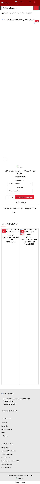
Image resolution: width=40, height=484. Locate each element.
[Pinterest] (22, 212)
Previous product (2, 16)
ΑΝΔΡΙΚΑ (14, 13)
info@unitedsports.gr (10, 404)
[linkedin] (25, 212)
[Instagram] (8, 408)
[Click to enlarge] (5, 159)
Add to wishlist (21, 202)
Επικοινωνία (5, 447)
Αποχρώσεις (19, 180)
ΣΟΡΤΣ (31, 13)
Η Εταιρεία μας (6, 467)
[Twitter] (20, 212)
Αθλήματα (4, 436)
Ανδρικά (4, 422)
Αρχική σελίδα (5, 13)
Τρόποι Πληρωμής (7, 454)
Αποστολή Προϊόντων (8, 451)
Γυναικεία (4, 426)
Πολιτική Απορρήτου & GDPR (10, 461)
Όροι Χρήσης (5, 457)
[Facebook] (18, 212)
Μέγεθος (20, 187)
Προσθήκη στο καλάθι (24, 197)
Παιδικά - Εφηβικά (7, 429)
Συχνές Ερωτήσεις (7, 464)
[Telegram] (27, 212)
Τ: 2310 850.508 (8, 401)
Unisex (3, 432)
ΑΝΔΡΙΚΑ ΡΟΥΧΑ (23, 13)
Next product (6, 16)
